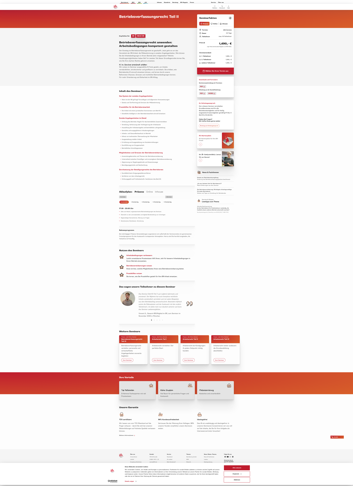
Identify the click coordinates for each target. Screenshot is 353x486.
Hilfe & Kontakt (153, 457)
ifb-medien (169, 459)
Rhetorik (188, 462)
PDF (201, 86)
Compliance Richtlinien (136, 462)
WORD (210, 93)
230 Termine (227, 30)
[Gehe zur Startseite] (116, 7)
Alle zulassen (237, 468)
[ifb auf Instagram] (230, 456)
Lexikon (206, 459)
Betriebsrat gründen (191, 457)
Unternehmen (133, 457)
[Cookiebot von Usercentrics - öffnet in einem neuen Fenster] (113, 481)
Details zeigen (129, 481)
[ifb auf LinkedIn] (233, 456)
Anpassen (236, 474)
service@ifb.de (153, 462)
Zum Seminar (127, 360)
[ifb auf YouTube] (228, 456)
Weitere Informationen (126, 435)
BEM (187, 459)
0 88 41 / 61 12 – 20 (154, 459)
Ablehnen (237, 480)
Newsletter (170, 457)
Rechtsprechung (208, 462)
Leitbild (132, 459)
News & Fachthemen (209, 457)
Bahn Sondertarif (171, 462)
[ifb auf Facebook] (225, 456)
